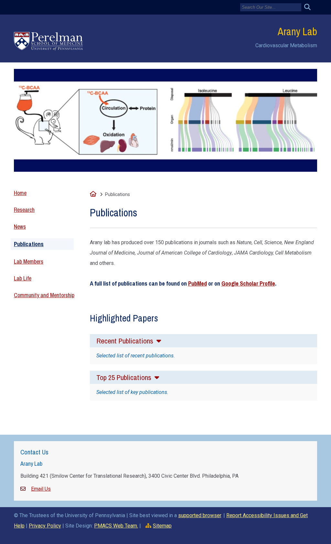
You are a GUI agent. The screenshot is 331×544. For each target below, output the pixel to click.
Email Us (41, 489)
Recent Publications (125, 341)
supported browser (199, 515)
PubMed (197, 283)
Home (20, 193)
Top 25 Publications (124, 377)
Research (24, 210)
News (20, 227)
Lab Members (28, 261)
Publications (29, 244)
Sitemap (162, 526)
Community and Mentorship (44, 295)
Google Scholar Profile (248, 283)
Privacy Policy (45, 526)
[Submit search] (310, 7)
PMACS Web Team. (116, 526)
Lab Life (22, 278)
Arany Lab (297, 31)
